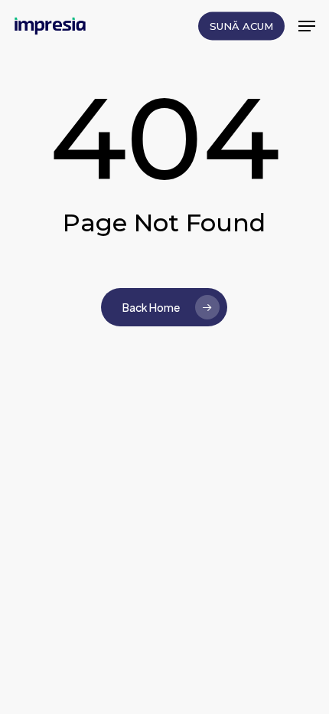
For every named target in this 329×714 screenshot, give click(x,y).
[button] (306, 26)
